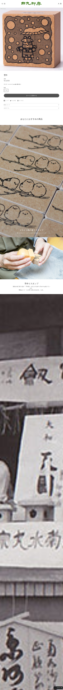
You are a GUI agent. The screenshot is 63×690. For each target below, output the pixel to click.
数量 (5, 88)
